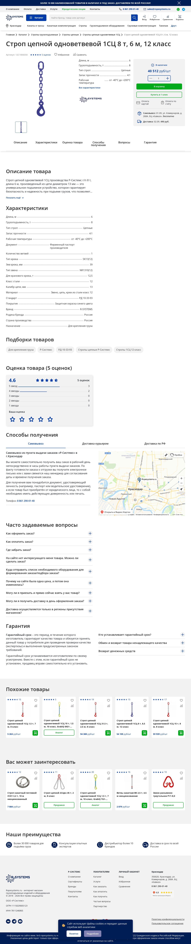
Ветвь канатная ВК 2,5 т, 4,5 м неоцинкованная (132, 794)
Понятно (73, 933)
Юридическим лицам (73, 9)
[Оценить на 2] (22, 419)
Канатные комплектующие (61, 25)
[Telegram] (14, 921)
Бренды (72, 886)
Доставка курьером (95, 443)
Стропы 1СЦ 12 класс (128, 349)
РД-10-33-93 (65, 349)
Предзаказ (59, 805)
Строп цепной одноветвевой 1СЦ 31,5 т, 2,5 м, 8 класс (94, 723)
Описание (20, 142)
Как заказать (100, 886)
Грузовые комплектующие (141, 25)
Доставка (41, 9)
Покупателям (74, 891)
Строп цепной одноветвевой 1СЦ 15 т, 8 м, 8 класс (167, 723)
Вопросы (124, 142)
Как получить (100, 896)
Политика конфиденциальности (168, 919)
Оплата (27, 9)
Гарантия (150, 142)
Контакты (95, 9)
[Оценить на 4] (40, 419)
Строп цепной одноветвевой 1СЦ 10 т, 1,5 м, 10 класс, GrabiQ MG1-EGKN (58, 723)
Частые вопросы (102, 901)
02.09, (156, 121)
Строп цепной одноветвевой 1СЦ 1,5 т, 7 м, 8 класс (21, 723)
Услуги (53, 9)
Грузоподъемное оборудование (107, 25)
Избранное (124, 881)
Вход (121, 876)
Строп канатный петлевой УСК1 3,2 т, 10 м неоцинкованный (22, 795)
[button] (159, 86)
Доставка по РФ (154, 443)
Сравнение (124, 886)
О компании (12, 9)
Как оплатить (100, 891)
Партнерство (100, 906)
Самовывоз (35, 443)
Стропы (83, 25)
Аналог (59, 732)
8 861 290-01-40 (26, 500)
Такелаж (163, 25)
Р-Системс (46, 349)
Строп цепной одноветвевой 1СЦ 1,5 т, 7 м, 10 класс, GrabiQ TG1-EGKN (94, 796)
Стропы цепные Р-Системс (94, 349)
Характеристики (46, 142)
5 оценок (46, 54)
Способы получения (98, 144)
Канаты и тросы (35, 25)
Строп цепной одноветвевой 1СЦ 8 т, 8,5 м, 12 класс (131, 723)
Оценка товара (72, 142)
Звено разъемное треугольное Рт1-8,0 (164, 794)
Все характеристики (89, 87)
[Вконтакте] (8, 921)
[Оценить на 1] (12, 419)
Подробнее (93, 933)
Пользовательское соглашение (167, 923)
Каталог (97, 876)
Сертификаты (75, 881)
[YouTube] (20, 921)
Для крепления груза (21, 349)
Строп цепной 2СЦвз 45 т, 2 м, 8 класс (59, 794)
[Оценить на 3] (31, 419)
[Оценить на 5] (50, 419)
